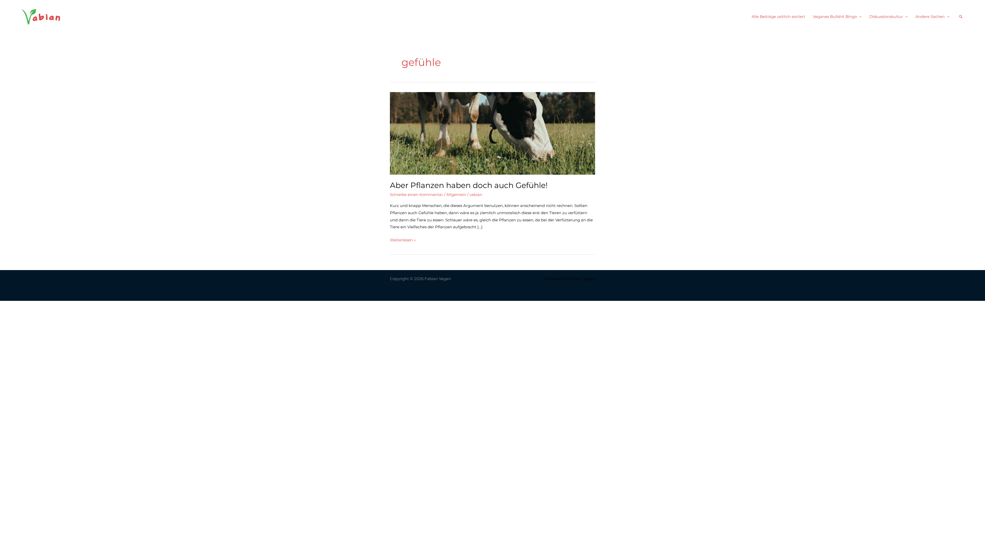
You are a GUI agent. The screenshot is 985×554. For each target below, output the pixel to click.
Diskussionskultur (886, 16)
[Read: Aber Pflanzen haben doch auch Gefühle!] (492, 133)
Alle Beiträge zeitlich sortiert (778, 16)
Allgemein (456, 194)
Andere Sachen (930, 16)
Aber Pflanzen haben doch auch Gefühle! (469, 185)
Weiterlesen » (403, 240)
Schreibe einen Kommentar (416, 194)
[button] (961, 16)
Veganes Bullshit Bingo (835, 16)
